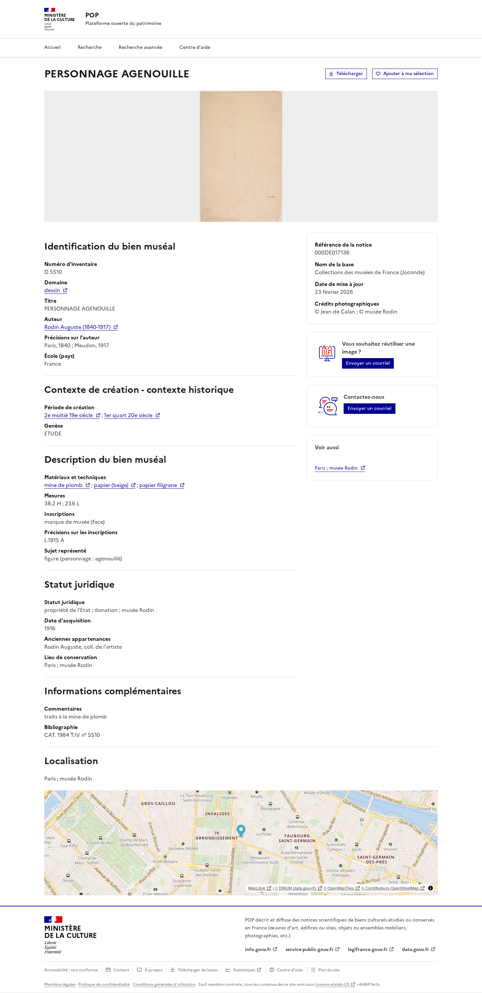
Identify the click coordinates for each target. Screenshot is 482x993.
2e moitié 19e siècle (68, 415)
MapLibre (256, 888)
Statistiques (244, 970)
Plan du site (329, 970)
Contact (121, 970)
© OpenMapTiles (339, 888)
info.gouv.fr (258, 949)
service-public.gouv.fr (309, 949)
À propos (153, 970)
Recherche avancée (140, 47)
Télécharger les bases (198, 970)
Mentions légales (59, 984)
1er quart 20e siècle (128, 415)
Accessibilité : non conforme (71, 970)
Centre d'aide (194, 47)
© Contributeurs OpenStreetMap (390, 888)
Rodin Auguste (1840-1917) (77, 327)
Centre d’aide (290, 970)
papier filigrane (158, 485)
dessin (52, 290)
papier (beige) (111, 485)
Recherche (90, 47)
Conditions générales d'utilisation (164, 984)
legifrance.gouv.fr (368, 949)
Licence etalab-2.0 (332, 984)
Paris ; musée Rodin (336, 468)
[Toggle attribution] (430, 888)
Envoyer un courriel (368, 363)
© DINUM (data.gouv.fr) (295, 888)
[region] (241, 842)
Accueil (52, 47)
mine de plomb (63, 485)
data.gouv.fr (415, 949)
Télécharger (349, 73)
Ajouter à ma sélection (408, 73)
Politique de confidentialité (104, 984)
